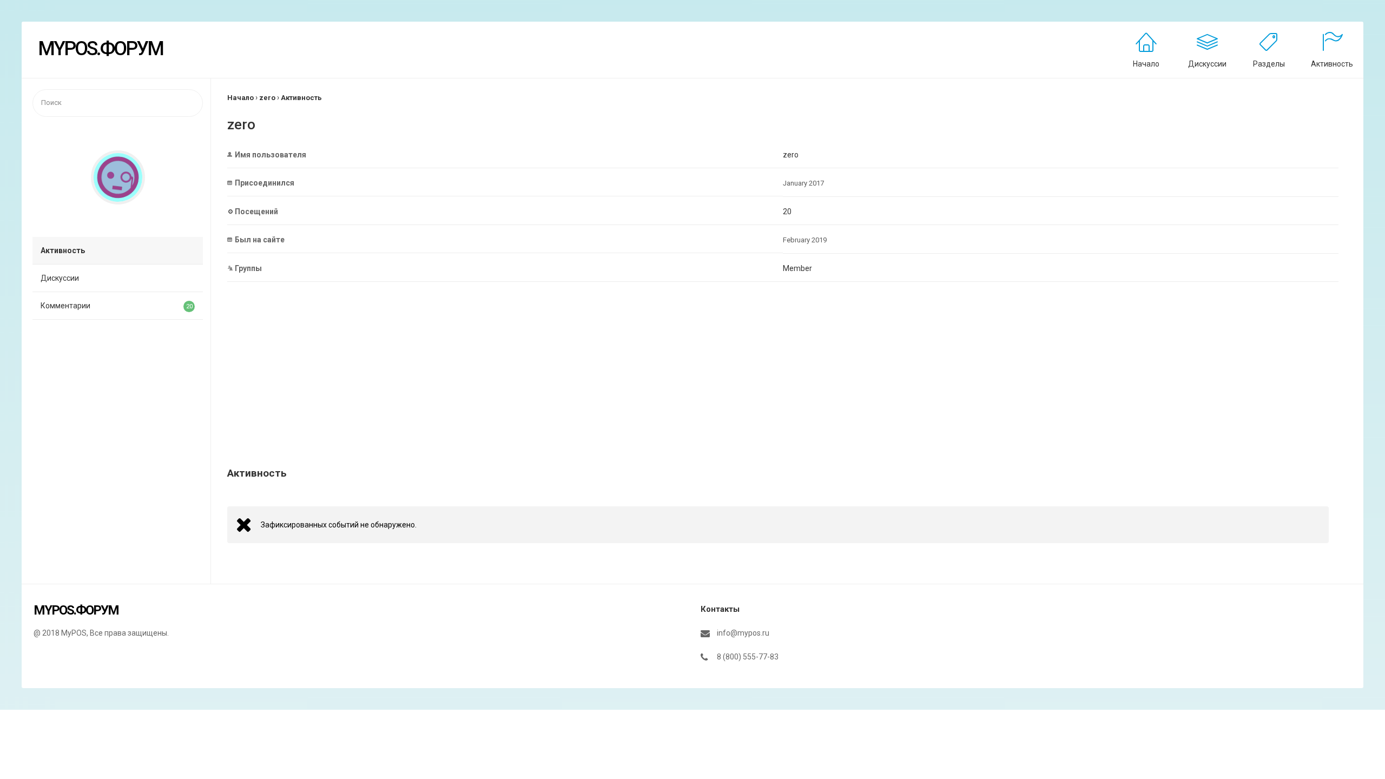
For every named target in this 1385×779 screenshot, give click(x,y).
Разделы (1269, 64)
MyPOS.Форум (100, 48)
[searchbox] (117, 103)
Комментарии (117, 305)
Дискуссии (1207, 64)
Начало (1146, 64)
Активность (1332, 64)
